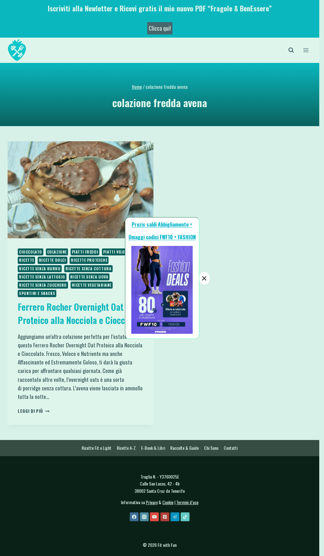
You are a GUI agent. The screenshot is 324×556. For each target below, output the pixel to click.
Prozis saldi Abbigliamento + (162, 224)
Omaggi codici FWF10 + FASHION (162, 237)
